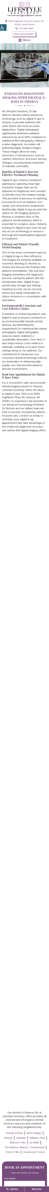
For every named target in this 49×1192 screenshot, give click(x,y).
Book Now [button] (37, 1189)
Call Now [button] (13, 1189)
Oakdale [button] (21, 1138)
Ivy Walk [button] (34, 1142)
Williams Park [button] (37, 1138)
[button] (3, 27)
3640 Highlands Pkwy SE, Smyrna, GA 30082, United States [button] (26, 23)
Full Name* (10, 1178)
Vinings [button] (8, 1138)
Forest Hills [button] (12, 1152)
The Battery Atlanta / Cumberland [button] (24, 1147)
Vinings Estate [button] (14, 1133)
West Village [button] (34, 1133)
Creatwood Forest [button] (34, 1152)
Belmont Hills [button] (18, 1142)
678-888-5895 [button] (26, 28)
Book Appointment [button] (24, 34)
